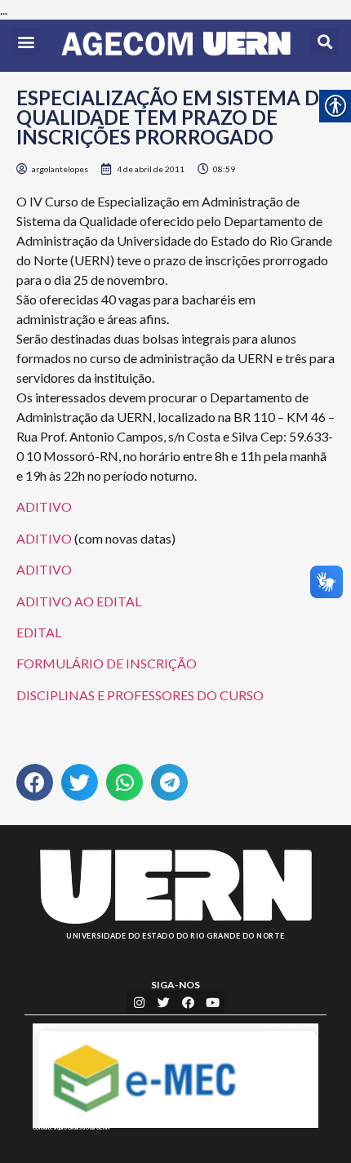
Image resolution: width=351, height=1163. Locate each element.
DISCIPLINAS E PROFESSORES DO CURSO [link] (140, 695)
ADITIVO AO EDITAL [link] (78, 601)
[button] (26, 41)
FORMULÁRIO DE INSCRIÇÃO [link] (106, 663)
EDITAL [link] (38, 632)
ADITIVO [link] (44, 506)
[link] (176, 46)
